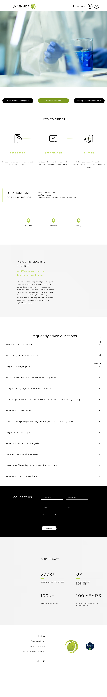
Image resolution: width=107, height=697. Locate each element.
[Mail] (90, 6)
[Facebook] (38, 661)
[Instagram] (44, 661)
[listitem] (28, 229)
